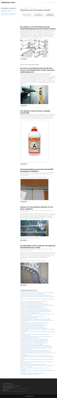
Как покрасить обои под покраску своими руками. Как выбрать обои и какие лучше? (37, 305)
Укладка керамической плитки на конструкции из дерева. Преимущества (35, 322)
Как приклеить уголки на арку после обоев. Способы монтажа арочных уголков (36, 295)
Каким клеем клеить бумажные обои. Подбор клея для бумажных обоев (35, 350)
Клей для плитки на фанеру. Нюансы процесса (29, 291)
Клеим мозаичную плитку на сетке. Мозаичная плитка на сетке (33, 324)
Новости (50, 2)
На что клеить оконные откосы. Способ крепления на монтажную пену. (35, 342)
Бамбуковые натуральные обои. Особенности (30, 374)
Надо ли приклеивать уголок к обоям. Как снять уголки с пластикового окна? (36, 351)
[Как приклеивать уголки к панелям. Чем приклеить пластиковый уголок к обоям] (38, 273)
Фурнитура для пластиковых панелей (50, 15)
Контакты (4, 386)
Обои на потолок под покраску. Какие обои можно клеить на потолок (34, 309)
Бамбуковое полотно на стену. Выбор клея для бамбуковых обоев (34, 341)
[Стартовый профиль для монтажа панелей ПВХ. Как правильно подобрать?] (38, 189)
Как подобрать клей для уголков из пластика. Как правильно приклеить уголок (36, 355)
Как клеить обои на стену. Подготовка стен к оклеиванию (32, 326)
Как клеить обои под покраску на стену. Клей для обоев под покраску (34, 303)
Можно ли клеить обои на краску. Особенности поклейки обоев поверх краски (36, 310)
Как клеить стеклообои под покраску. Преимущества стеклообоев (34, 307)
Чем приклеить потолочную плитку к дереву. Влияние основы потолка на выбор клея (37, 292)
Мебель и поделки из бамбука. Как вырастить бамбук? (31, 302)
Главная (45, 2)
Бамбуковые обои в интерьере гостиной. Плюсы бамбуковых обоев (34, 339)
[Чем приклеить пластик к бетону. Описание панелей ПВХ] (38, 141)
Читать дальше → (23, 58)
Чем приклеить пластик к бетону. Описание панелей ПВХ (35, 112)
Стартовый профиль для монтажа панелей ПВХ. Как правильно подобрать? (37, 170)
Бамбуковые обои (8, 2)
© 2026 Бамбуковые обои (7, 383)
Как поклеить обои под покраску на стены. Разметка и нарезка (33, 293)
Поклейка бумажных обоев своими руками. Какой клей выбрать (33, 364)
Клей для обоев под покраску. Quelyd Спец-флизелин (31, 306)
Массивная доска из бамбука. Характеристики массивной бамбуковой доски (36, 319)
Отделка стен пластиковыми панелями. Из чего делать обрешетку (36, 208)
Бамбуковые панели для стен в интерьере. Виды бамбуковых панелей (34, 340)
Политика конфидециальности (8, 387)
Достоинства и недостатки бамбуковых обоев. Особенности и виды (34, 325)
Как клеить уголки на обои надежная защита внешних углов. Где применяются (36, 345)
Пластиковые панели (27, 14)
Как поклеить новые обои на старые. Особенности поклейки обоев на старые (36, 346)
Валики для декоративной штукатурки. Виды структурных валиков (34, 327)
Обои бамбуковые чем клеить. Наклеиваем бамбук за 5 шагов (33, 373)
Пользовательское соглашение (13, 386)
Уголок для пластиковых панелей (38, 15)
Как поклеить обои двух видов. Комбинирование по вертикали (33, 316)
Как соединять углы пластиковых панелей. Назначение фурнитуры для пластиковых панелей (37, 28)
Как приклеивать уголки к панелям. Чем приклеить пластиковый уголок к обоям (37, 246)
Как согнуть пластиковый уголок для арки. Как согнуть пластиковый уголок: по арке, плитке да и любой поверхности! (37, 70)
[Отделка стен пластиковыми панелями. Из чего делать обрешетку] (38, 228)
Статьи (54, 2)
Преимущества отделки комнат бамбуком (29, 317)
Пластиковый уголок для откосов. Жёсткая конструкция (32, 344)
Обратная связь (5, 389)
